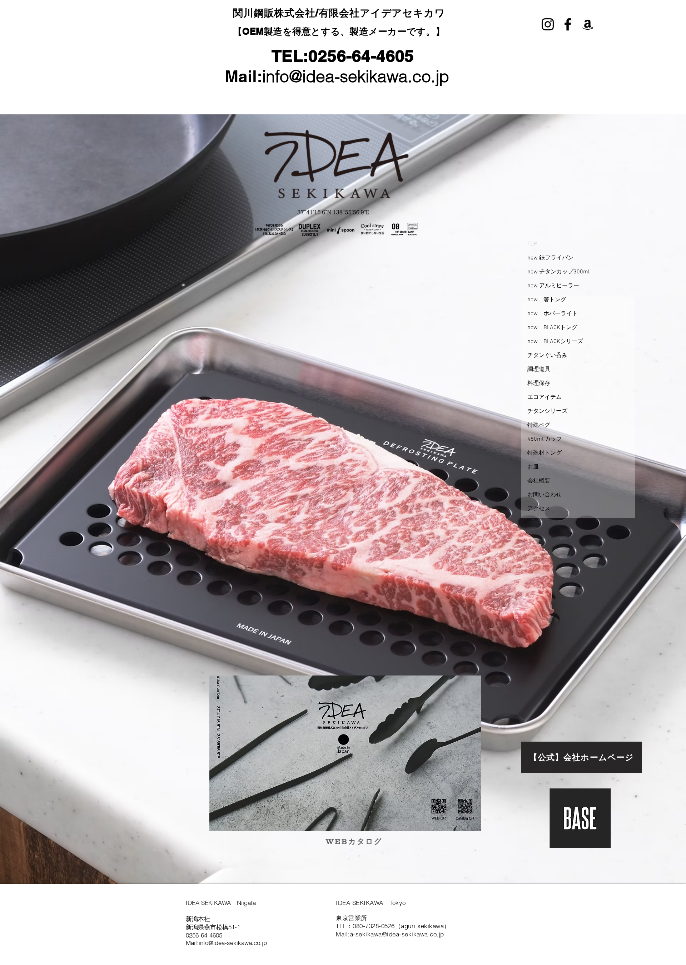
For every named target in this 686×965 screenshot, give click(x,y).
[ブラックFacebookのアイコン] (568, 24)
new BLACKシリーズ (555, 341)
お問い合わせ (544, 495)
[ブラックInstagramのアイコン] (548, 24)
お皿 (533, 467)
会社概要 (538, 481)
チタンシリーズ (547, 411)
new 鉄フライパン (550, 258)
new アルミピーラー (553, 286)
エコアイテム (544, 397)
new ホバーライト (552, 313)
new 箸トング (546, 299)
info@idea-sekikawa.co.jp (355, 76)
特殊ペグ (538, 425)
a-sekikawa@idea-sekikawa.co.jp (397, 934)
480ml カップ (544, 439)
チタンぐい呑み (547, 355)
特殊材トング (544, 453)
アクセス (538, 509)
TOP (532, 244)
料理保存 (538, 383)
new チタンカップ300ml (558, 272)
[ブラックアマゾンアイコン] (588, 24)
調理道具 (538, 369)
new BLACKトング (552, 327)
